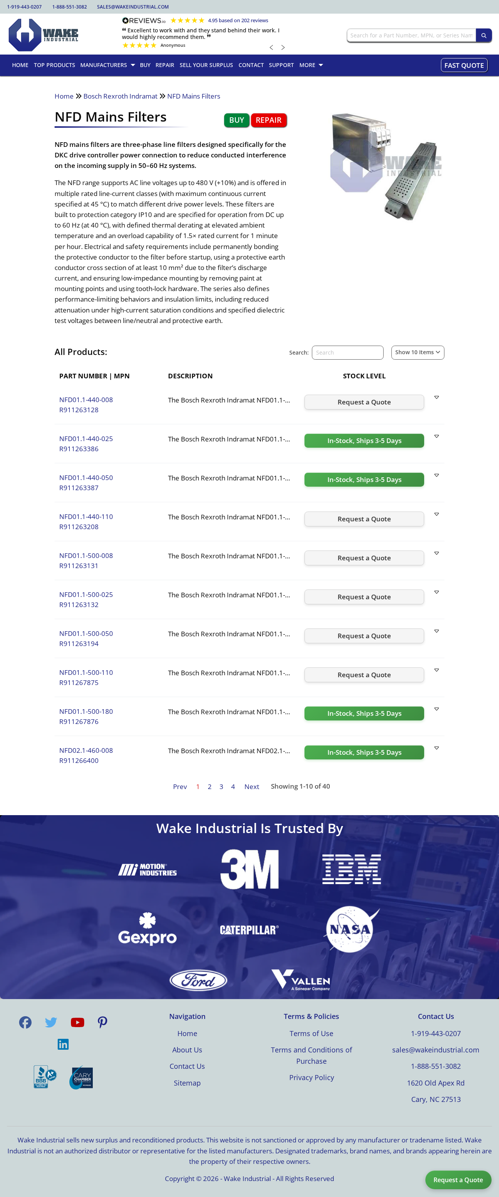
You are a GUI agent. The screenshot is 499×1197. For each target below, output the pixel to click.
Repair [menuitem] (165, 65)
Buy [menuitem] (145, 65)
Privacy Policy (311, 1077)
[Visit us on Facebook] (25, 1022)
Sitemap (187, 1083)
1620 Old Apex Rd (436, 1083)
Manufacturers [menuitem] (103, 65)
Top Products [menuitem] (54, 65)
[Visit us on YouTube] (77, 1022)
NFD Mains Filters (193, 96)
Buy (236, 120)
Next (251, 786)
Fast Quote (464, 65)
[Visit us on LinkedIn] (63, 1044)
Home (64, 96)
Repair (268, 120)
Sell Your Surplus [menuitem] (206, 65)
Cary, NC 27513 (436, 1099)
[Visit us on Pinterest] (102, 1022)
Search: (299, 352)
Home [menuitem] (20, 65)
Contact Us (187, 1066)
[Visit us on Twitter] (51, 1022)
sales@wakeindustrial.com (133, 7)
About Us (187, 1049)
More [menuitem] (307, 65)
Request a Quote (458, 1180)
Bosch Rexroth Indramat (120, 96)
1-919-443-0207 (24, 7)
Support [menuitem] (281, 65)
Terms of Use (311, 1033)
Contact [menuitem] (251, 65)
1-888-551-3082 (69, 7)
